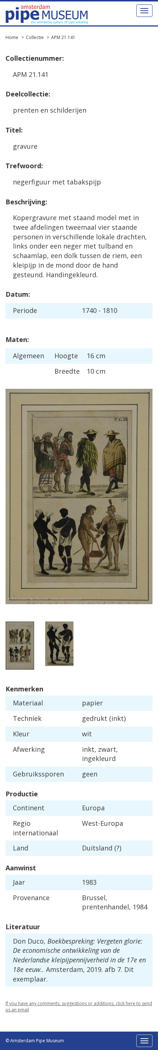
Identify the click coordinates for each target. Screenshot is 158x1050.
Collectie (35, 37)
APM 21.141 (63, 37)
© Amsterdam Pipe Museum (35, 1040)
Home (12, 37)
